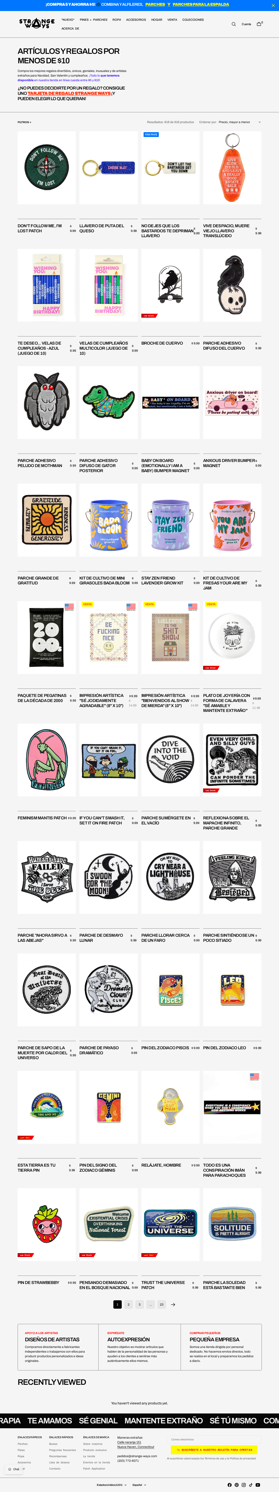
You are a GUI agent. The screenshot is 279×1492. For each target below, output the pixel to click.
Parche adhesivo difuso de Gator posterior (98, 465)
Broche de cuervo (162, 343)
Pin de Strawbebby (38, 1282)
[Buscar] (233, 24)
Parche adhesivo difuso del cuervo (224, 346)
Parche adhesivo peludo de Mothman (40, 463)
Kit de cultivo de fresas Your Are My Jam (225, 583)
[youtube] (257, 1484)
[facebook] (229, 1484)
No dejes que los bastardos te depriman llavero (167, 230)
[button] (246, 24)
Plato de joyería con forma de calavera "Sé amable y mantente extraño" (226, 703)
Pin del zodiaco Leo (224, 1047)
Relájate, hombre (161, 1165)
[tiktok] (250, 1484)
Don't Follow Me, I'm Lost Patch (40, 228)
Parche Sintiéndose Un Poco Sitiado (228, 938)
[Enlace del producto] (47, 168)
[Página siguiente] (173, 1304)
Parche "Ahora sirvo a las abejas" (42, 938)
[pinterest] (236, 1484)
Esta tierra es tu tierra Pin (36, 1168)
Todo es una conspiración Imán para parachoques (224, 1170)
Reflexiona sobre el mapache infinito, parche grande (226, 823)
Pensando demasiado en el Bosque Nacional (104, 1285)
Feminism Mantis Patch (42, 818)
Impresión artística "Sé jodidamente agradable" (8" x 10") (101, 700)
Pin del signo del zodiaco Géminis (98, 1168)
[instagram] (243, 1484)
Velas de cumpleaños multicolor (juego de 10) (103, 348)
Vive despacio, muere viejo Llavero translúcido (226, 230)
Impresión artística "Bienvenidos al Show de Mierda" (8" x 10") (165, 700)
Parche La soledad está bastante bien (224, 1285)
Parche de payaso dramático (99, 1050)
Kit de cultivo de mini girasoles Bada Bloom (104, 581)
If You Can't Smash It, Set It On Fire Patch (102, 820)
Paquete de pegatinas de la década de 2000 (42, 698)
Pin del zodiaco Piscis (165, 1047)
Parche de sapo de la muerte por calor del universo (42, 1052)
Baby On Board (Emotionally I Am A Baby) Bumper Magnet (165, 465)
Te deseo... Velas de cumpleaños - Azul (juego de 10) (39, 348)
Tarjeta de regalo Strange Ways (69, 93)
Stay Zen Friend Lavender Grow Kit (162, 581)
